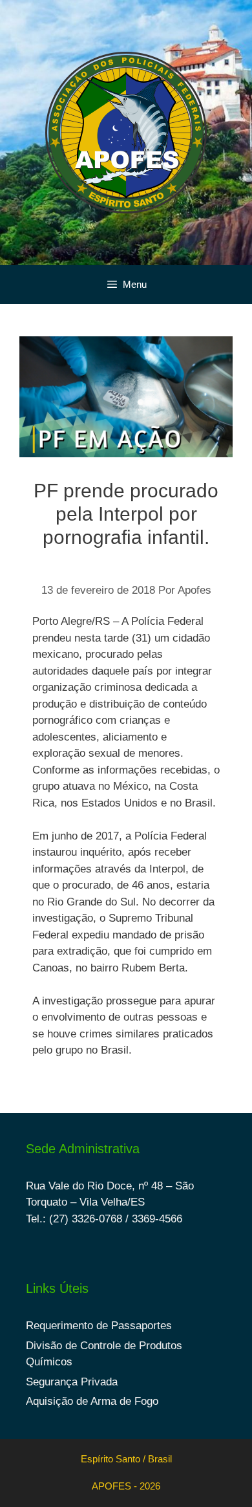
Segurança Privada (72, 1382)
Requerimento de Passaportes (99, 1325)
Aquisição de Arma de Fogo (92, 1401)
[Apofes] (126, 131)
